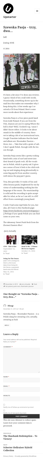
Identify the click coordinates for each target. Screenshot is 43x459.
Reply (7, 325)
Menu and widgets (37, 13)
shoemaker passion (27, 286)
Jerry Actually (25, 284)
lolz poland (9, 286)
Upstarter (9, 17)
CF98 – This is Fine (9, 246)
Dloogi (10, 305)
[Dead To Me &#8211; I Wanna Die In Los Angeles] (29, 239)
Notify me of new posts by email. (15, 413)
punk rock (16, 286)
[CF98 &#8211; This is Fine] (11, 239)
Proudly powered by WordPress (25, 456)
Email (6, 386)
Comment (8, 347)
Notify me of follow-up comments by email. (18, 407)
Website (6, 396)
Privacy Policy (8, 456)
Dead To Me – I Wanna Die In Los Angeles (29, 247)
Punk (35, 284)
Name (6, 377)
